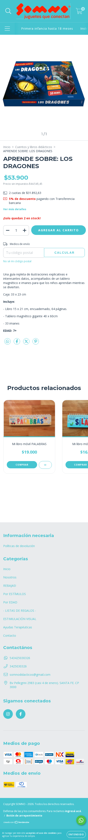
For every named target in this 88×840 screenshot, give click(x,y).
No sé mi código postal (17, 261)
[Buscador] (8, 11)
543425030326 (20, 658)
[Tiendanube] (16, 823)
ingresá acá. (73, 811)
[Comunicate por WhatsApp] (81, 820)
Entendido (76, 834)
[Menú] (7, 28)
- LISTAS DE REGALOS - (19, 611)
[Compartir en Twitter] (26, 343)
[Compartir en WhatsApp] (7, 341)
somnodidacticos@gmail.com (30, 675)
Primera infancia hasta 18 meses (47, 28)
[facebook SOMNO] (20, 714)
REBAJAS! (9, 586)
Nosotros (9, 577)
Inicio (6, 147)
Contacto (9, 635)
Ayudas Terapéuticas (17, 627)
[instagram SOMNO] (8, 714)
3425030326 (18, 666)
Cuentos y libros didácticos (33, 147)
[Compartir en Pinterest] (35, 343)
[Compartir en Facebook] (17, 343)
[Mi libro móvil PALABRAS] (45, 465)
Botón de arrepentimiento (24, 815)
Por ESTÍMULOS (14, 594)
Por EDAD (10, 602)
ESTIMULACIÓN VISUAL (19, 619)
